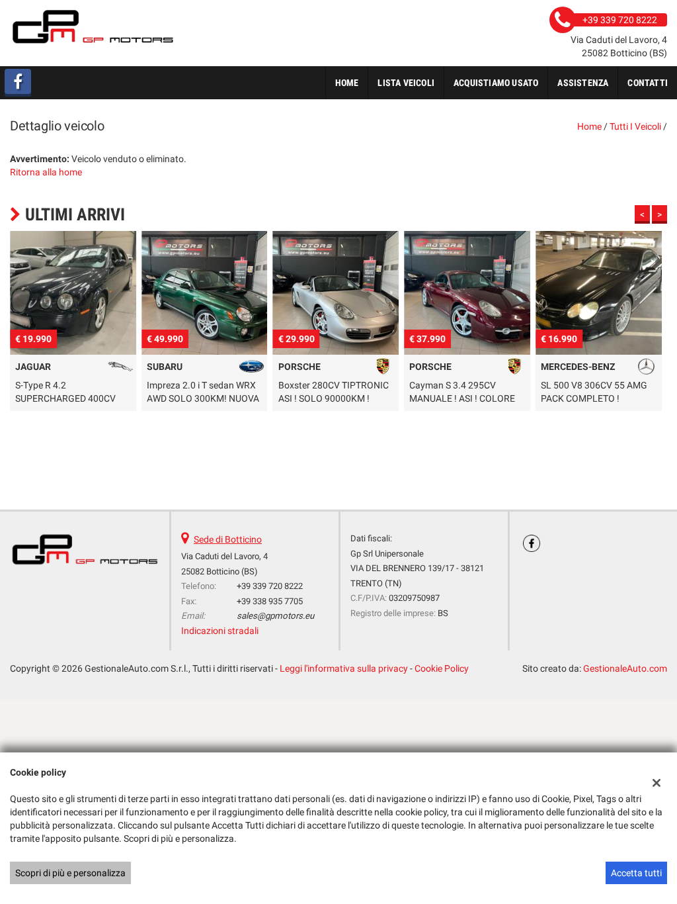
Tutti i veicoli (635, 126)
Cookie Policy (442, 668)
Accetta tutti (636, 873)
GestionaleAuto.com (625, 668)
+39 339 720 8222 (270, 586)
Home (347, 82)
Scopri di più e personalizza (70, 873)
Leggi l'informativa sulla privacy (344, 668)
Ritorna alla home (46, 172)
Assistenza (582, 82)
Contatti (647, 82)
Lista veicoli (406, 82)
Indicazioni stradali (220, 630)
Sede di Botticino (228, 539)
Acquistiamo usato (496, 82)
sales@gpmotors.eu (275, 616)
